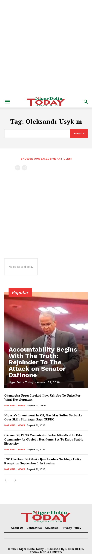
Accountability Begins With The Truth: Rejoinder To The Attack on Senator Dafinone (43, 362)
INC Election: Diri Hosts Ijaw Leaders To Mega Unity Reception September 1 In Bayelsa (42, 461)
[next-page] (13, 480)
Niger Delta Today (21, 382)
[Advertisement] (46, 48)
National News (14, 405)
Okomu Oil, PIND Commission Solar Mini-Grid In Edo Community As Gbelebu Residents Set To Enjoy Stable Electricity (43, 439)
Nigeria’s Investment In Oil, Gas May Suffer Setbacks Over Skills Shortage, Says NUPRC (43, 417)
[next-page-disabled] (24, 167)
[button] (7, 102)
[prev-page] (17, 167)
